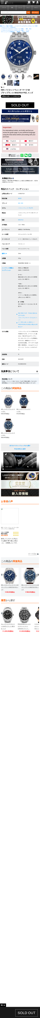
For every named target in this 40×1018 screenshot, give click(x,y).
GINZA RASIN (6, 2)
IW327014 (20, 220)
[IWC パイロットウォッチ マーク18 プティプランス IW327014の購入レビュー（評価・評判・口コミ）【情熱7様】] (10, 509)
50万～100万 (25, 31)
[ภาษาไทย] (11, 149)
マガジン (36, 7)
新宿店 (19, 198)
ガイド (28, 7)
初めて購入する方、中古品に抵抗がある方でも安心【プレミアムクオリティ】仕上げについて (27, 316)
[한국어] (29, 145)
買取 (12, 7)
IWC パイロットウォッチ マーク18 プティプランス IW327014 (9, 528)
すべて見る (32, 554)
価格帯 (18, 31)
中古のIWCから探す (20, 449)
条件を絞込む (35, 12)
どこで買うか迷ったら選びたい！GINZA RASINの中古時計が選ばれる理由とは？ (27, 324)
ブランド (4, 7)
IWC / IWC (20, 203)
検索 (28, 12)
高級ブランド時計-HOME (6, 26)
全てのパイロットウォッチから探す (20, 445)
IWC (4, 87)
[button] (2, 575)
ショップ (20, 7)
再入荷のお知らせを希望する (20, 111)
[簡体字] (29, 141)
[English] (11, 141)
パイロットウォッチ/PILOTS (8, 27)
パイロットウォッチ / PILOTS (25, 208)
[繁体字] (11, 145)
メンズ (27, 30)
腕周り (4, 253)
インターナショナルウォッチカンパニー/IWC (26, 26)
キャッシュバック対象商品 (8, 31)
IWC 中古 (28, 28)
